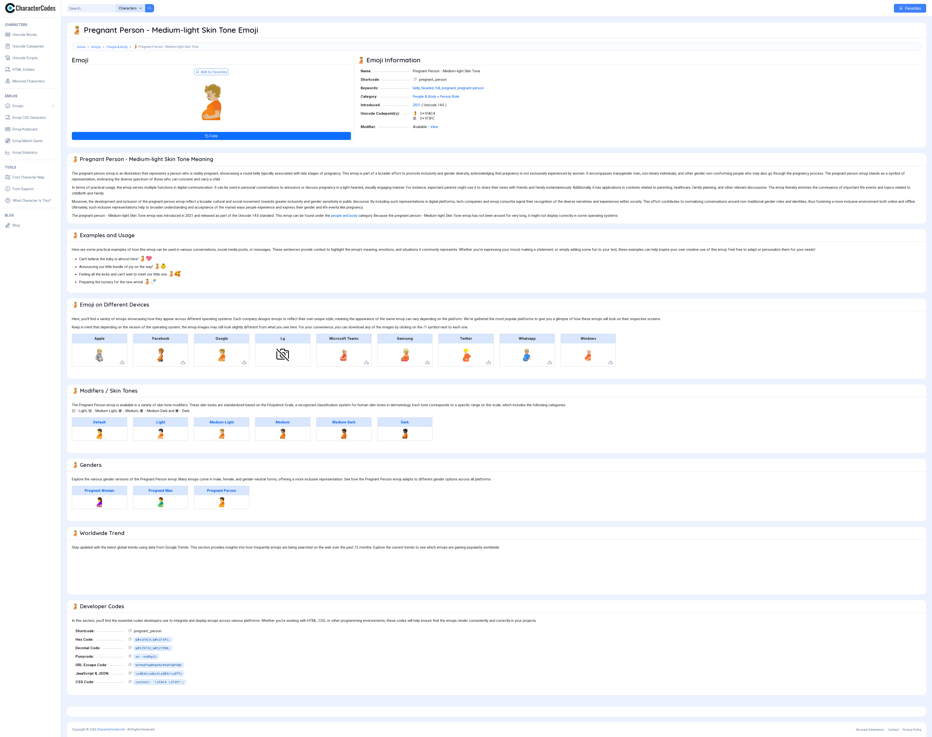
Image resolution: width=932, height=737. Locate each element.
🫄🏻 (160, 433)
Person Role (449, 96)
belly (416, 88)
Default (99, 422)
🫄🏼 (221, 433)
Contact (893, 729)
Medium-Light (222, 422)
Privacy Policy (912, 729)
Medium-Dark (343, 422)
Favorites (912, 8)
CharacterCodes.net (111, 729)
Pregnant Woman (99, 490)
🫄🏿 (405, 433)
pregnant (449, 88)
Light (160, 422)
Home (81, 47)
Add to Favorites (213, 72)
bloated (427, 88)
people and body (344, 215)
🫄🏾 (344, 433)
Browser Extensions (870, 729)
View (434, 127)
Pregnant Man (161, 490)
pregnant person (471, 88)
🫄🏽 (282, 433)
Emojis (96, 47)
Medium (283, 422)
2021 (417, 105)
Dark (405, 422)
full (437, 88)
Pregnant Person (221, 490)
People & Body (117, 47)
